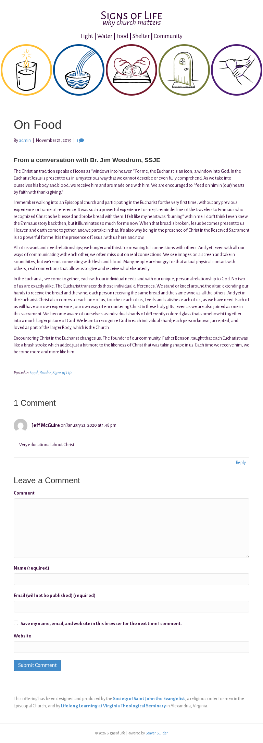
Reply (241, 462)
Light (86, 36)
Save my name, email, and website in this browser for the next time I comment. (101, 623)
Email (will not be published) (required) (55, 595)
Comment (24, 493)
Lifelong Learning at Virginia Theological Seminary (113, 706)
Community (168, 36)
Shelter (141, 36)
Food (122, 36)
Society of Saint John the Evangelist (149, 698)
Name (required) (31, 568)
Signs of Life (62, 372)
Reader (45, 372)
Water (104, 36)
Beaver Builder (157, 733)
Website (22, 636)
